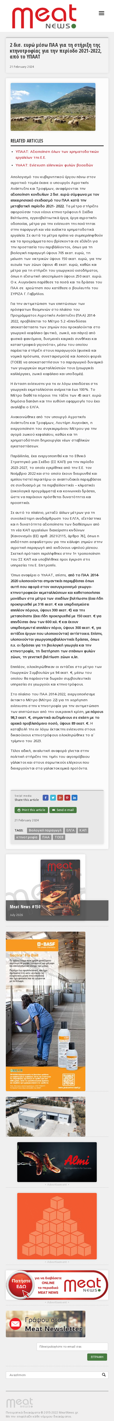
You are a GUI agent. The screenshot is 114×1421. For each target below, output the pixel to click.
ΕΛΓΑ (71, 830)
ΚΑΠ (83, 830)
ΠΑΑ (46, 837)
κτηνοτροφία (27, 837)
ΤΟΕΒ (59, 837)
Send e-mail (63, 810)
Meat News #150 (25, 907)
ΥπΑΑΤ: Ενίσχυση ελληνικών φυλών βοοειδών (54, 165)
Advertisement (57, 1184)
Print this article (31, 810)
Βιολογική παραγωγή (45, 830)
